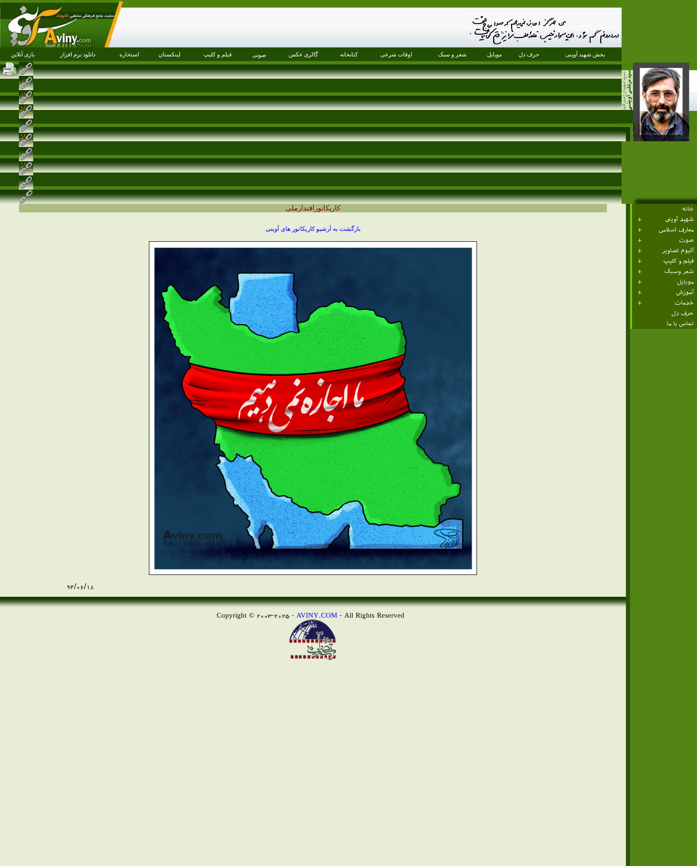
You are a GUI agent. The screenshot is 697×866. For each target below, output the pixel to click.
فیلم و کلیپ (678, 261)
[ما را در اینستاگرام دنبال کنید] (41, 68)
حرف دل (682, 313)
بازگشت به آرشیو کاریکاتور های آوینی (313, 228)
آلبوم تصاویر (678, 250)
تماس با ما (680, 323)
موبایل (685, 282)
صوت (686, 240)
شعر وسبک (679, 271)
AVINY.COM (316, 615)
